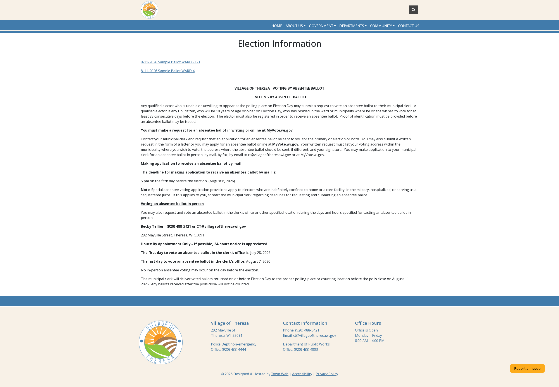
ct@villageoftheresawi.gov (314, 335)
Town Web (279, 373)
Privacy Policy (327, 373)
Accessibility (302, 373)
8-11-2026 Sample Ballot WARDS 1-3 (170, 62)
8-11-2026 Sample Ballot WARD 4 (168, 70)
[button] (295, 25)
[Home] (149, 10)
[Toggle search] (413, 9)
